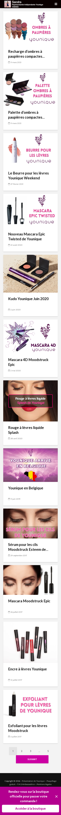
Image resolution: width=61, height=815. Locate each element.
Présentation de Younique (33, 781)
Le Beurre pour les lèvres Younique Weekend (28, 175)
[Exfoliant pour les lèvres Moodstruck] (30, 704)
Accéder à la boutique (30, 808)
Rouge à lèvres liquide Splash (26, 430)
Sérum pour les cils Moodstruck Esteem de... (28, 547)
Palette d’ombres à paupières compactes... (26, 114)
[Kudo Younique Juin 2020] (30, 273)
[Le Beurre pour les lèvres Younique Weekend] (30, 149)
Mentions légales (44, 784)
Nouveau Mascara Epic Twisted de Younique (26, 236)
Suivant (32, 759)
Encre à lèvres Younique (27, 669)
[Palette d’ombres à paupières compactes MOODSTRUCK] (30, 89)
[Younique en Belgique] (30, 464)
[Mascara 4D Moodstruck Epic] (30, 336)
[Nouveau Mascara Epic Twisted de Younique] (30, 210)
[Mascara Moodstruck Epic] (30, 579)
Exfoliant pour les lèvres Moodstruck (27, 728)
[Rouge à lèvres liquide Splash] (30, 400)
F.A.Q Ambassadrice (26, 784)
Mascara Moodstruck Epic (29, 601)
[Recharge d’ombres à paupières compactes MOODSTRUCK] (30, 28)
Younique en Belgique (25, 488)
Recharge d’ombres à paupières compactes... (26, 53)
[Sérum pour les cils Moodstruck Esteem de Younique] (30, 523)
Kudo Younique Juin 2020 (28, 299)
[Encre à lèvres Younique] (30, 642)
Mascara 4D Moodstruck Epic (28, 362)
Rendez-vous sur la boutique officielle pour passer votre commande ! (28, 796)
